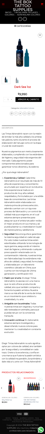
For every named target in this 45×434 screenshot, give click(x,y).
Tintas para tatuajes (26, 12)
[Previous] (5, 53)
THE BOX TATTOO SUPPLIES (23, 5)
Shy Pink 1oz (7, 400)
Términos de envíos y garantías (27, 420)
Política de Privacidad (22, 422)
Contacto (7, 420)
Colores (9, 15)
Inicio (8, 12)
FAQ (37, 418)
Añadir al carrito (28, 99)
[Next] (39, 53)
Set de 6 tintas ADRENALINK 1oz (31, 401)
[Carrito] (42, 4)
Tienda (15, 418)
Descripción (7, 128)
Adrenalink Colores (28, 15)
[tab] (22, 128)
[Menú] (3, 4)
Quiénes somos (27, 418)
